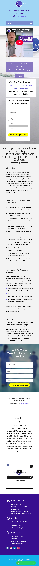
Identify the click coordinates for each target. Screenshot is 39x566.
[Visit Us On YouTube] (11, 549)
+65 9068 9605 (26, 85)
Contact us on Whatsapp (27, 563)
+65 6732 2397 (21, 16)
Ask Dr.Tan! (19, 76)
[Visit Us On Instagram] (18, 549)
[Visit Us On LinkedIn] (15, 549)
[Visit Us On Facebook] (7, 549)
